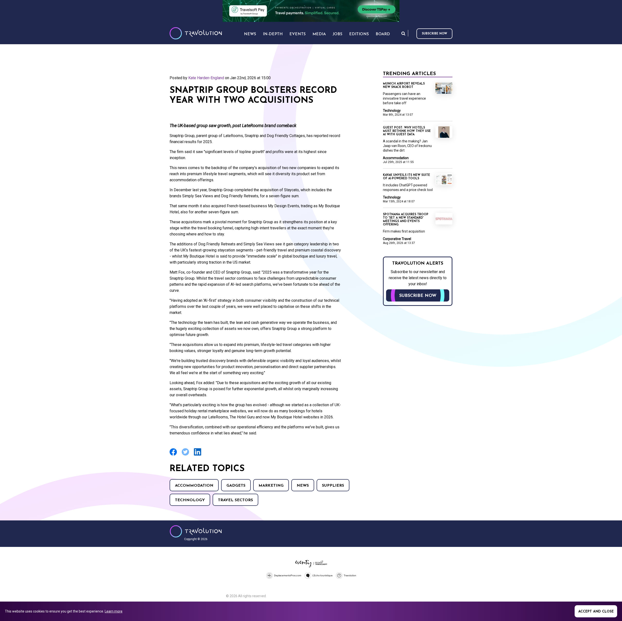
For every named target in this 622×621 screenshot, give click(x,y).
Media (319, 34)
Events (297, 34)
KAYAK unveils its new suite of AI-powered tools (406, 177)
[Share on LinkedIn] (197, 455)
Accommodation (194, 486)
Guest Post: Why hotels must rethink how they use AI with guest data (407, 131)
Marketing (271, 486)
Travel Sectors (235, 500)
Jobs (337, 34)
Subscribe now (434, 33)
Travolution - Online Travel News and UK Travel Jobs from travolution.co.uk (196, 531)
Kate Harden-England (206, 78)
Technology (190, 500)
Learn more (113, 611)
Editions (359, 34)
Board (383, 34)
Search (403, 33)
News (303, 486)
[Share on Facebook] (173, 455)
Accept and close (596, 611)
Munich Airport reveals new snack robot (404, 85)
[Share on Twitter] (185, 455)
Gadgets (235, 486)
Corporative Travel (397, 238)
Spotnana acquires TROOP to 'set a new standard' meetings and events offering (405, 219)
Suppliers (333, 486)
